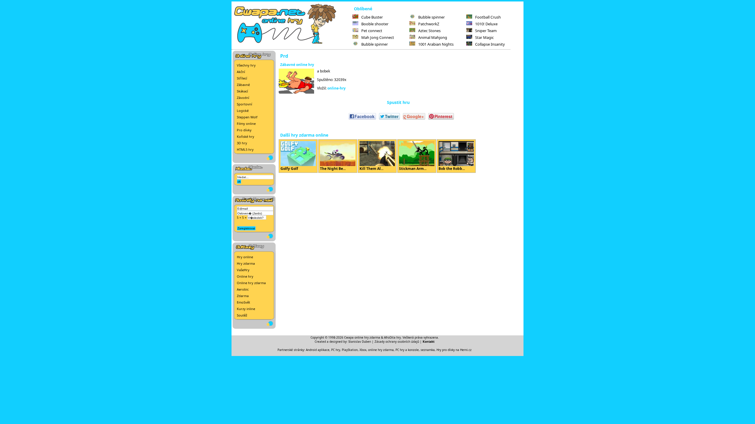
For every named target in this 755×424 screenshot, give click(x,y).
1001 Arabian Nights (436, 44)
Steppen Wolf (247, 117)
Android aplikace (317, 350)
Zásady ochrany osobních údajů (397, 341)
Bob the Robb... (452, 168)
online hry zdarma (381, 350)
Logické (243, 110)
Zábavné (243, 84)
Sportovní (244, 104)
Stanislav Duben (359, 341)
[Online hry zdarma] (292, 43)
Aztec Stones (429, 30)
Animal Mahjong (432, 37)
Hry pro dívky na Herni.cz (454, 350)
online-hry (336, 88)
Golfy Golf (289, 168)
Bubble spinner (374, 44)
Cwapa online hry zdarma (362, 337)
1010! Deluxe (486, 23)
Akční (241, 71)
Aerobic (243, 289)
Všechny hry (246, 65)
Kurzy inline (246, 309)
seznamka (428, 350)
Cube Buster (372, 17)
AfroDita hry (392, 337)
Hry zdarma (246, 263)
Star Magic (484, 37)
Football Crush (488, 17)
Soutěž (242, 315)
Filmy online (246, 123)
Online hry (245, 276)
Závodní (243, 97)
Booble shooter (374, 23)
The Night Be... (333, 168)
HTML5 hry (245, 149)
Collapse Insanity (490, 44)
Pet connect (371, 30)
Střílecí (242, 78)
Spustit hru (398, 102)
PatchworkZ (428, 23)
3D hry (242, 143)
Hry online (245, 257)
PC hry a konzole (407, 350)
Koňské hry (245, 136)
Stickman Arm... (412, 168)
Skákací (242, 91)
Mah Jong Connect (377, 37)
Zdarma (243, 296)
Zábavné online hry (297, 64)
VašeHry (243, 270)
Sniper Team (486, 30)
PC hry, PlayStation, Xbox (348, 350)
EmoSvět (243, 302)
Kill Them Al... (371, 168)
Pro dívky (244, 130)
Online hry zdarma (251, 283)
